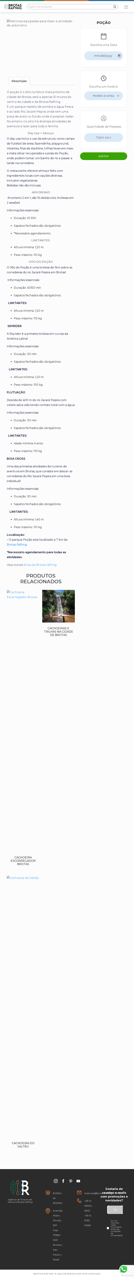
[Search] (115, 6)
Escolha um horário (103, 86)
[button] (12, 45)
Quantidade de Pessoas (104, 126)
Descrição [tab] (19, 81)
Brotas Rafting (17, 544)
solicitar (103, 156)
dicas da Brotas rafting (40, 564)
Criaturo (94, 1273)
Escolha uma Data (103, 45)
